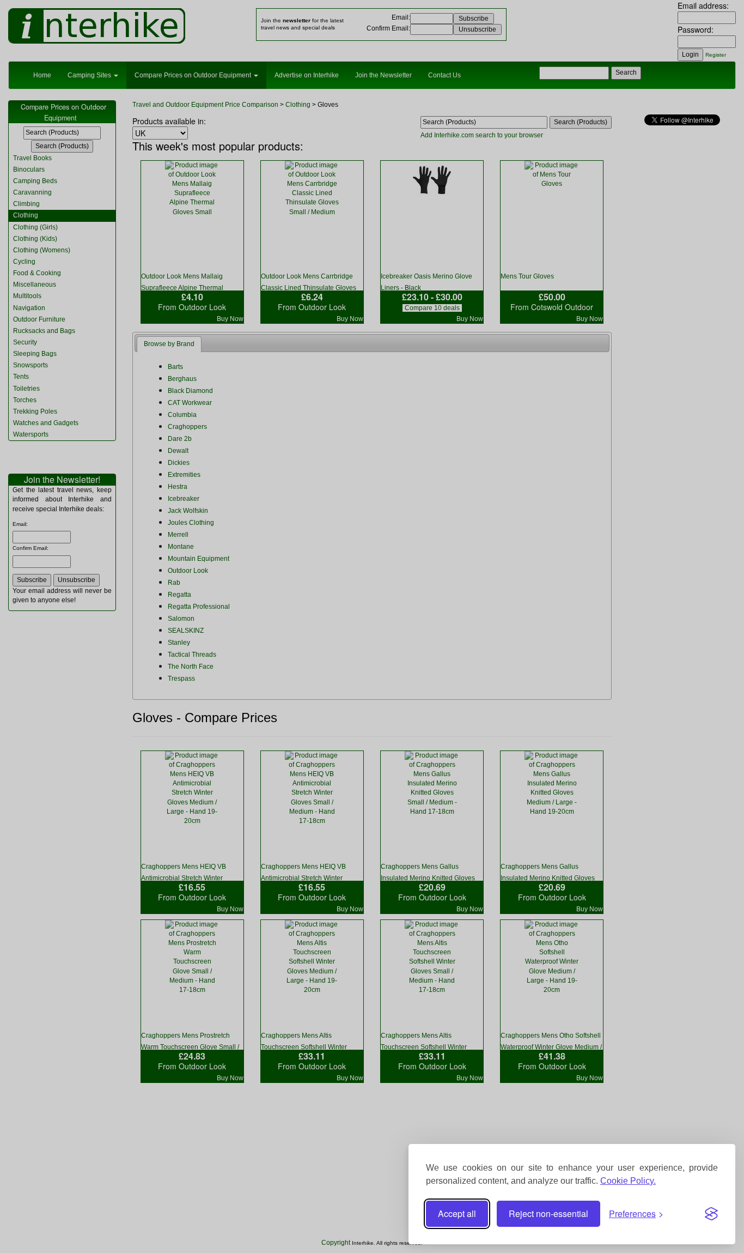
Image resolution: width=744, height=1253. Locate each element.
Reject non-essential (548, 1213)
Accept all (457, 1213)
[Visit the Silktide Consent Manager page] (711, 1213)
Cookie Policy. (628, 1180)
